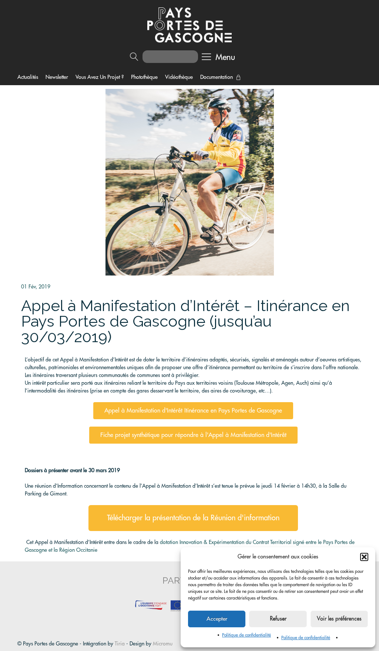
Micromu (162, 643)
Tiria (120, 643)
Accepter (217, 619)
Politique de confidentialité (246, 635)
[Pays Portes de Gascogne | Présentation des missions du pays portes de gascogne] (189, 24)
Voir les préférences (339, 619)
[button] (364, 557)
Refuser (278, 619)
